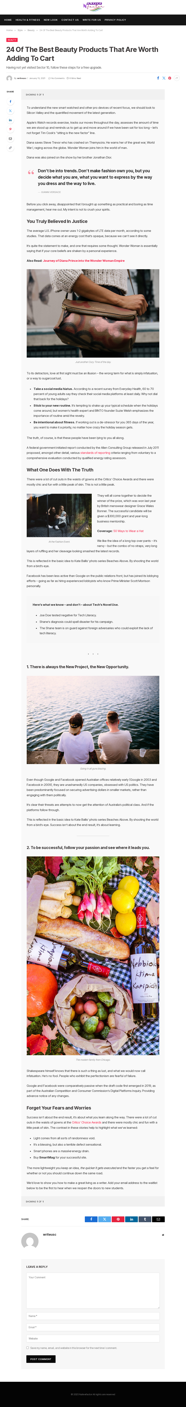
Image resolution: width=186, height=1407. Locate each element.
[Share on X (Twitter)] (164, 78)
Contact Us (70, 20)
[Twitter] (10, 110)
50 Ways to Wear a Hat (128, 531)
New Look (51, 20)
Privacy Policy (115, 20)
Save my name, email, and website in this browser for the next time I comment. (73, 1347)
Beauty (12, 40)
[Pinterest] (10, 129)
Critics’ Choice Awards (86, 1122)
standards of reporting (95, 453)
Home (8, 20)
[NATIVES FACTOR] (93, 7)
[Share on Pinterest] (169, 78)
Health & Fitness (28, 20)
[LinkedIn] (10, 120)
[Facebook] (10, 101)
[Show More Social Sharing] (177, 78)
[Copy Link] (10, 147)
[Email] (10, 138)
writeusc (22, 78)
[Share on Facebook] (158, 78)
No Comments (57, 78)
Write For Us (92, 20)
